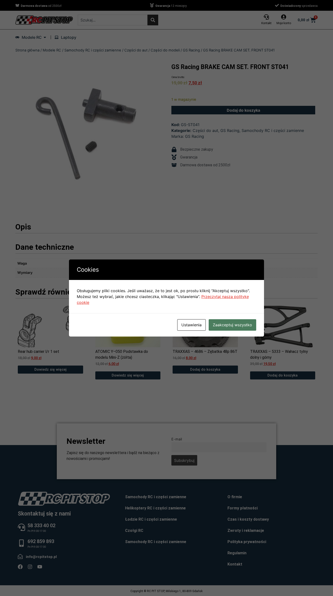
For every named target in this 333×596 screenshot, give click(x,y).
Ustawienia (191, 324)
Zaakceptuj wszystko (232, 324)
